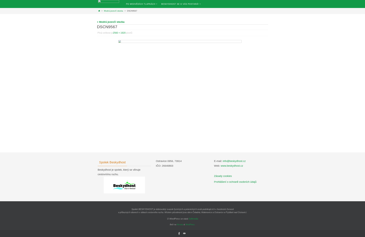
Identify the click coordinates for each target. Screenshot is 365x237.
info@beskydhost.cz (234, 161)
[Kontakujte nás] (184, 233)
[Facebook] (179, 233)
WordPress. (190, 224)
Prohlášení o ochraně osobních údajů (235, 181)
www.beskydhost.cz (232, 165)
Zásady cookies (223, 176)
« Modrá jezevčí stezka (110, 22)
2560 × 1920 (119, 33)
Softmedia (193, 218)
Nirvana (180, 224)
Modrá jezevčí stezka (113, 11)
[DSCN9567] (182, 88)
